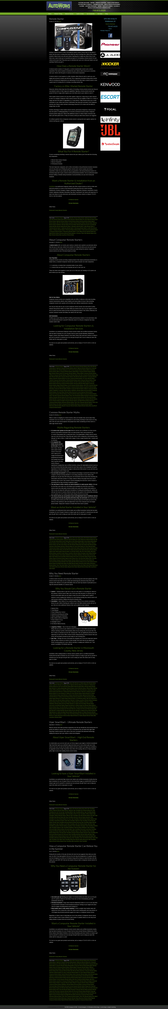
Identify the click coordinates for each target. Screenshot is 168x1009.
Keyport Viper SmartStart (57, 824)
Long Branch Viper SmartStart (73, 825)
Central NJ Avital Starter (61, 543)
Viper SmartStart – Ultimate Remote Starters (70, 722)
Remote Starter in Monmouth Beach (66, 229)
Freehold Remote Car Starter (88, 693)
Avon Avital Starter (80, 539)
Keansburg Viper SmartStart (82, 822)
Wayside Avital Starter (72, 566)
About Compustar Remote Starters (65, 239)
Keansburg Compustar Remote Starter (57, 977)
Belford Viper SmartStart (75, 812)
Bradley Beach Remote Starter (67, 688)
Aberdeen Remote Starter (75, 217)
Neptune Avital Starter (70, 558)
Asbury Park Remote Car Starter (76, 683)
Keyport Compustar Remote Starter (86, 977)
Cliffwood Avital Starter (72, 543)
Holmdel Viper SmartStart (58, 822)
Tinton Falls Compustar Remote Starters (83, 402)
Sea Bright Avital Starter (61, 563)
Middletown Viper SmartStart (88, 827)
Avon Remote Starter (61, 370)
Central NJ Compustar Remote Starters (67, 373)
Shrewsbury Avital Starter (84, 563)
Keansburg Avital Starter (79, 549)
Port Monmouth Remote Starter (87, 708)
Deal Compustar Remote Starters (66, 376)
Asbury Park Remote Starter (87, 537)
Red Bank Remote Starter (57, 226)
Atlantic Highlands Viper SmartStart (72, 810)
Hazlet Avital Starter (75, 548)
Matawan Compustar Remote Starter (81, 982)
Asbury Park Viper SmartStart (88, 808)
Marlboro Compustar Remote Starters (75, 388)
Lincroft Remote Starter (80, 698)
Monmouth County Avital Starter (80, 556)
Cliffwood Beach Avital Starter (84, 543)
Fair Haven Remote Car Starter (62, 693)
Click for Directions (110, 24)
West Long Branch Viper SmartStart (79, 841)
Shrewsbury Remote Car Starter (79, 712)
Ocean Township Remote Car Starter (64, 707)
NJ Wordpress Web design (93, 1007)
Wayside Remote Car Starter (76, 715)
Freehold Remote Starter (71, 380)
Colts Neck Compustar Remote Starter (81, 969)
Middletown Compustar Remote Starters (62, 390)
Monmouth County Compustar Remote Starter (74, 986)
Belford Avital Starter (63, 541)
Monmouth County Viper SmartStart (88, 829)
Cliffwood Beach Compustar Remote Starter (78, 967)
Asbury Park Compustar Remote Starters (78, 366)
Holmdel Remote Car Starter (55, 696)
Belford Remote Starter (76, 686)
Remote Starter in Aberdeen (70, 226)
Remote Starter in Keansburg (73, 228)
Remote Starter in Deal (81, 226)
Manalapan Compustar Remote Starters (58, 388)
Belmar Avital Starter (73, 541)
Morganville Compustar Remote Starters (58, 393)
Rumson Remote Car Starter (78, 710)
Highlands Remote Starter (62, 221)
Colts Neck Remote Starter (55, 219)
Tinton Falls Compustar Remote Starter (70, 996)
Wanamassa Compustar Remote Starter (69, 998)
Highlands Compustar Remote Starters (64, 381)
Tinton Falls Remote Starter (87, 233)
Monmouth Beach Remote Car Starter (70, 703)
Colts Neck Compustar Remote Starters (86, 375)
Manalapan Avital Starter (86, 553)
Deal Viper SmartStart (68, 817)
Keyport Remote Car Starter (58, 698)
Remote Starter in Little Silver (86, 228)
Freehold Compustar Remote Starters (57, 380)
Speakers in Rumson (76, 233)
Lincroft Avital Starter (74, 551)
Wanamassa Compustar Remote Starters (83, 404)
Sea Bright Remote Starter (83, 400)
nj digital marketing (111, 1007)
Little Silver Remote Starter (62, 223)
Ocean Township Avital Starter (81, 558)
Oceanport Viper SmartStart (89, 832)
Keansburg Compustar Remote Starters (64, 383)
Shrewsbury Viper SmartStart (73, 837)
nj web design (103, 1007)
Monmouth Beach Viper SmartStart (72, 829)
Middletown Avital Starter (71, 554)
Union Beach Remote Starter (85, 713)
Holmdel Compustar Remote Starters (82, 381)
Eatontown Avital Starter (54, 546)
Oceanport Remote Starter (58, 397)
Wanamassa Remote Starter (55, 405)
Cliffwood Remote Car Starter (58, 690)
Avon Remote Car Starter (87, 684)
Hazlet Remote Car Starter (66, 695)
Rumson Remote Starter (88, 231)
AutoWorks (52, 186)
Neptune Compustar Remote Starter (77, 987)
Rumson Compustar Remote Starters (89, 399)
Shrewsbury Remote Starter (65, 233)
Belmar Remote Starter (86, 686)
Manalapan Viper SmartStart (87, 825)
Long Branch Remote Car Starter (72, 700)
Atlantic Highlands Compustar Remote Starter (62, 962)
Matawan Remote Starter (73, 702)
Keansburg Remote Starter (85, 221)
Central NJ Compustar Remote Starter (60, 967)
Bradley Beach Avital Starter (84, 541)
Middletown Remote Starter (62, 224)
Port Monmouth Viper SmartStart (68, 834)
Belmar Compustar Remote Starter (59, 965)
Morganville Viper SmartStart (68, 831)
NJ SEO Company (69, 1007)
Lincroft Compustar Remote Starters (75, 385)
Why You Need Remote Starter (63, 573)
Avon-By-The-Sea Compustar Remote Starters (76, 370)
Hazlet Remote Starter (84, 548)
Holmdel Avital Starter (57, 549)
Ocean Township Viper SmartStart (63, 832)
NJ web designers (82, 1007)
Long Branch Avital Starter (62, 553)
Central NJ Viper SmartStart (79, 813)
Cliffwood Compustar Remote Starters (57, 375)
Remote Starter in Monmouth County (82, 229)
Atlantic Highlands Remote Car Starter (57, 684)
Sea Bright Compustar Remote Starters (68, 400)
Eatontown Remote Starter (76, 219)
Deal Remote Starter (65, 219)
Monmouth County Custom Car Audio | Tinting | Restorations (59, 6)
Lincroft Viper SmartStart (69, 824)
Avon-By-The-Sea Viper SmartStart (61, 812)
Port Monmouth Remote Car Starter (72, 708)
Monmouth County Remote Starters (58, 210)
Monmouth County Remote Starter (56, 705)
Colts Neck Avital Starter (61, 544)
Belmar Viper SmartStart (86, 812)
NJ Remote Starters (73, 199)
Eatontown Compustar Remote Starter (88, 970)
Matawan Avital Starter (60, 554)
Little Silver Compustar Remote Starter (80, 979)
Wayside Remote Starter (83, 405)
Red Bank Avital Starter (66, 561)
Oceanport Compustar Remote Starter (79, 989)
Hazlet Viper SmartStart (69, 820)
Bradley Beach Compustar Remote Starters (82, 371)
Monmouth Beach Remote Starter (76, 224)
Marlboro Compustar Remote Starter (64, 982)
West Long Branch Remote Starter (66, 235)
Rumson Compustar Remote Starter (75, 993)
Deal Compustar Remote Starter (63, 970)
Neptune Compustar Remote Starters (88, 393)
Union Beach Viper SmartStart (63, 839)
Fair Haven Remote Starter (88, 219)
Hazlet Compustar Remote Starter (79, 974)
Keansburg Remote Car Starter (79, 696)
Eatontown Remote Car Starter (83, 691)
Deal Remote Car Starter (61, 691)
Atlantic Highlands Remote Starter (88, 217)
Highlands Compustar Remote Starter (57, 975)
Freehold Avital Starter (54, 548)
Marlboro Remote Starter (86, 223)
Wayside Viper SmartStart (65, 841)
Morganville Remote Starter (73, 393)
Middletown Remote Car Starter (86, 702)
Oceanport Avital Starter (61, 560)
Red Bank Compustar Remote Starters (60, 399)
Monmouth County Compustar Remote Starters (82, 392)
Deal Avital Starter (83, 544)
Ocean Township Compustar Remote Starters (59, 395)
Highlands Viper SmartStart (81, 820)
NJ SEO (76, 1007)
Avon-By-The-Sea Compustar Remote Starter (75, 964)
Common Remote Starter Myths (64, 412)
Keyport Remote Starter (62, 385)
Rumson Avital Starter (88, 561)
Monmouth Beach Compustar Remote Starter (84, 984)
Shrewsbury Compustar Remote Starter (84, 994)
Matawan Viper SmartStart (62, 827)
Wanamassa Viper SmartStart (89, 839)
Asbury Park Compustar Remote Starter (78, 960)
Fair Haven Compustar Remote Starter (69, 972)
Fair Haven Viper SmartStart (72, 819)
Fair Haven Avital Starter (78, 546)
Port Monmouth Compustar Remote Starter (61, 991)
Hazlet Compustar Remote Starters (84, 380)
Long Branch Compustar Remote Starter (65, 981)
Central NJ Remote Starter (80, 688)
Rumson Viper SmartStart (70, 836)
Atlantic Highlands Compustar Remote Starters (62, 368)
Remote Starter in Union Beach (76, 231)
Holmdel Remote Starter (73, 221)
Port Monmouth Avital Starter (85, 560)
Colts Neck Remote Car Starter (84, 690)
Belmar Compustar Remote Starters (64, 371)
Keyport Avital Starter (53, 551)
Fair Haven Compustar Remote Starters (73, 378)
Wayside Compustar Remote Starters (70, 405)
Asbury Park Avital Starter (75, 537)
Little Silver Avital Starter (84, 551)
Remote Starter (56, 18)
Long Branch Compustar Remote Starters (74, 387)
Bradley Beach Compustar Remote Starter (77, 965)
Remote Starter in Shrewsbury (62, 231)
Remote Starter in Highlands (60, 228)
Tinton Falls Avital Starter (61, 565)
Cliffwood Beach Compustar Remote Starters (86, 373)
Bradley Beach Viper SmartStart (66, 813)
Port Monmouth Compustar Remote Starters (74, 397)
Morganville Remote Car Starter (72, 705)
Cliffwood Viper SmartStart (72, 815)
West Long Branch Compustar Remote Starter (82, 999)
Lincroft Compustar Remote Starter (63, 979)
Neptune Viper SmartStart (80, 831)
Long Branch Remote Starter (74, 223)
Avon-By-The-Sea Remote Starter (63, 686)
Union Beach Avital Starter (86, 565)
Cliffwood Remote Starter (72, 375)
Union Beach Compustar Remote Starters (65, 404)
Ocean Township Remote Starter (76, 395)
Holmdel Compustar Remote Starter (74, 975)
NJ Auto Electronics (73, 203)
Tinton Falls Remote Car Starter (59, 713)
